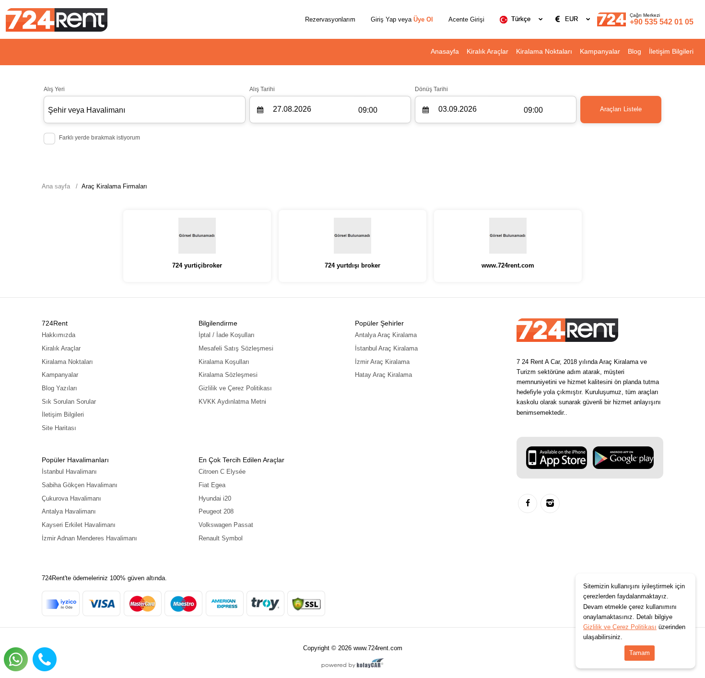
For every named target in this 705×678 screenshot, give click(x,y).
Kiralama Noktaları (544, 51)
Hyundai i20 (215, 498)
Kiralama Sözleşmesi (228, 374)
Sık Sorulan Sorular (69, 401)
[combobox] (523, 19)
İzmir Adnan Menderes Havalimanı (89, 538)
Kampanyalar (600, 51)
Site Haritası (59, 428)
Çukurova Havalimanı (71, 498)
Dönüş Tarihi (431, 89)
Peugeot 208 (216, 511)
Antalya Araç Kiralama (386, 335)
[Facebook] (527, 503)
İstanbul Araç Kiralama (386, 348)
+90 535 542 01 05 (661, 19)
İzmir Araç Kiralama (382, 361)
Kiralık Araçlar (487, 51)
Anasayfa (445, 51)
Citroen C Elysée (222, 471)
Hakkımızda (58, 335)
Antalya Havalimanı (69, 511)
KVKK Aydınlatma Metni (232, 401)
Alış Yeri (54, 89)
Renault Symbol (221, 538)
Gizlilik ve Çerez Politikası (235, 388)
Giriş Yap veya (402, 19)
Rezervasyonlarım (330, 19)
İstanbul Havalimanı (69, 471)
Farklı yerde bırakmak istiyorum (99, 137)
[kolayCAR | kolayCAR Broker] (352, 664)
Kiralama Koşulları (224, 361)
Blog (634, 51)
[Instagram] (550, 503)
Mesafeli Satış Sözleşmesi (236, 348)
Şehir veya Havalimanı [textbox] (86, 110)
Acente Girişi (466, 19)
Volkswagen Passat (226, 524)
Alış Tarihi (262, 89)
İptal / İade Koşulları (227, 335)
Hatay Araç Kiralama (383, 374)
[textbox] (523, 19)
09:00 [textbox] (367, 110)
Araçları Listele (621, 109)
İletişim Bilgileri (671, 51)
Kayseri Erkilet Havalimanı (79, 524)
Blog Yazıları (59, 388)
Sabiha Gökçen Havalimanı (80, 485)
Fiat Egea (212, 485)
